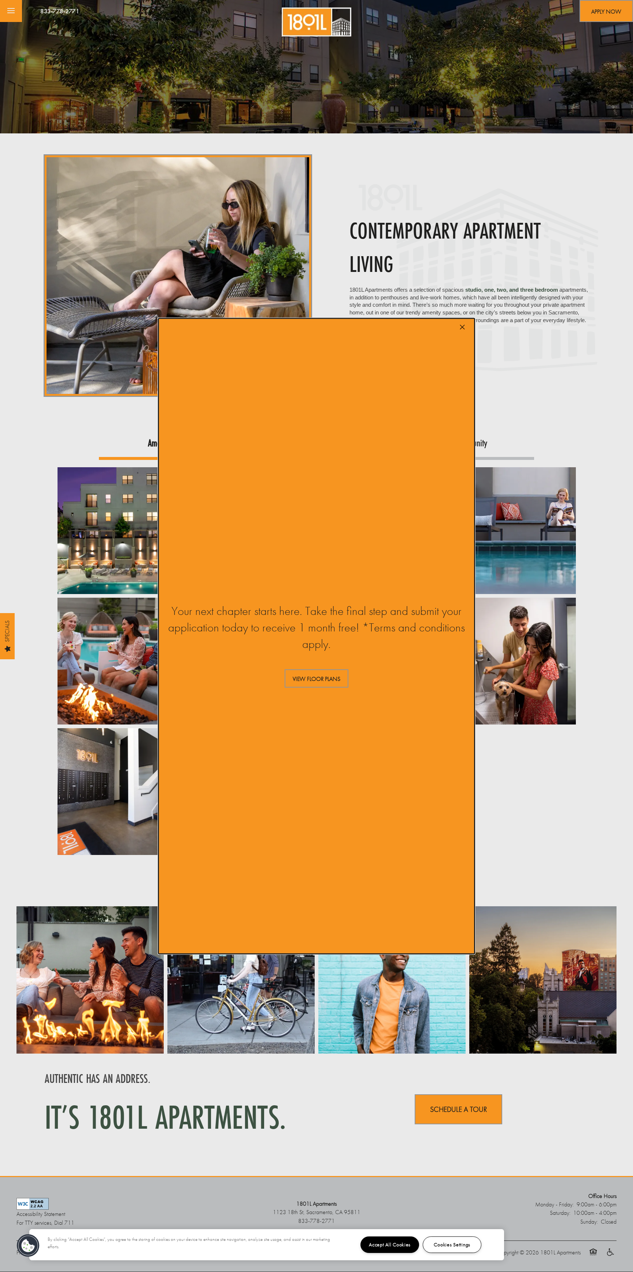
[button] (316, 678)
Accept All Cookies (390, 1244)
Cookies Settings (452, 1244)
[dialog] (316, 636)
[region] (266, 1244)
